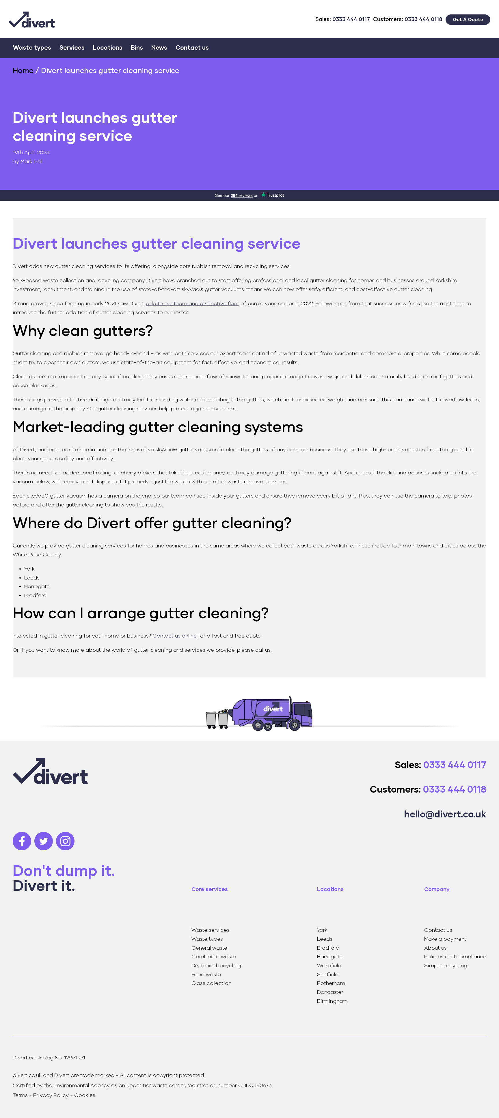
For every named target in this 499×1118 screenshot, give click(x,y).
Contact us (438, 930)
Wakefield (329, 965)
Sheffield (327, 974)
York (322, 930)
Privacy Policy (51, 1095)
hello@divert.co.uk (445, 814)
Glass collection (211, 983)
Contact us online (174, 636)
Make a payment (445, 939)
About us (435, 948)
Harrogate (329, 956)
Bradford (328, 948)
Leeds (324, 939)
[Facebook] (23, 841)
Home (23, 70)
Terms (20, 1095)
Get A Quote (468, 19)
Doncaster (330, 992)
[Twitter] (45, 841)
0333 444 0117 (351, 19)
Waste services (210, 930)
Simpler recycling (445, 965)
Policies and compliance (455, 956)
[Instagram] (67, 841)
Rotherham (331, 983)
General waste (209, 948)
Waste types (207, 939)
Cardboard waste (213, 956)
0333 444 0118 (423, 19)
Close (481, 45)
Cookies (84, 1095)
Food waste (206, 974)
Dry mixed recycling (216, 965)
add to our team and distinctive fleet (192, 303)
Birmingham (332, 1001)
